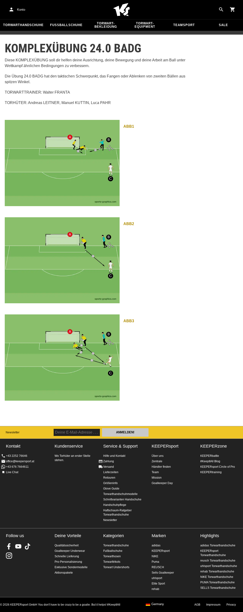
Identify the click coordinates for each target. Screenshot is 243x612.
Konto (21, 9)
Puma (155, 561)
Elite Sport (158, 583)
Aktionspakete (64, 572)
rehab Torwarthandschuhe (217, 571)
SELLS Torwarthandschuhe (218, 587)
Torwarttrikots (111, 561)
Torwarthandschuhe (23, 25)
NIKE (155, 556)
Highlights (209, 535)
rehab (155, 589)
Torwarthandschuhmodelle (120, 494)
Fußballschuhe (66, 25)
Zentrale (157, 461)
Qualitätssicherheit (67, 545)
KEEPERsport (165, 446)
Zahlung (108, 461)
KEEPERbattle (209, 456)
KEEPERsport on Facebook (9, 546)
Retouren (109, 477)
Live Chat (12, 472)
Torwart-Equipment (145, 25)
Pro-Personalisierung (68, 561)
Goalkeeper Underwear (70, 551)
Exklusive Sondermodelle (71, 567)
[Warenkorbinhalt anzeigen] (232, 9)
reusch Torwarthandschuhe (217, 560)
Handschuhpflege (114, 505)
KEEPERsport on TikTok (27, 546)
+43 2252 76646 (16, 456)
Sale (223, 25)
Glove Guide (111, 488)
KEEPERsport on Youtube (18, 546)
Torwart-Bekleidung (105, 25)
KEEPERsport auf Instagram (9, 556)
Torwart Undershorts (116, 567)
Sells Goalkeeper (163, 572)
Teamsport (184, 25)
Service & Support (120, 446)
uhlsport (157, 578)
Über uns (158, 456)
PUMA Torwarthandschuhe (217, 582)
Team (155, 472)
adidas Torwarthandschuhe (217, 545)
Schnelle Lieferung (67, 556)
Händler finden (161, 466)
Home (121, 9)
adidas (156, 545)
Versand (108, 466)
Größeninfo (110, 483)
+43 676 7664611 (17, 466)
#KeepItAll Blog (210, 461)
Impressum (213, 604)
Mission (157, 477)
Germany (157, 604)
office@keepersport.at (20, 461)
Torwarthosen (112, 556)
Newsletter (12, 432)
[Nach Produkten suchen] (221, 9)
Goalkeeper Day (162, 483)
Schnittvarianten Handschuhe (122, 499)
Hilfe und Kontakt (114, 456)
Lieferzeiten (110, 472)
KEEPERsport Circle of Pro (217, 466)
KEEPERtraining (211, 472)
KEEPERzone (213, 446)
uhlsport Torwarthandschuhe (218, 566)
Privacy (231, 604)
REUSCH (158, 567)
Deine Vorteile (68, 535)
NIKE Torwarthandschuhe (216, 577)
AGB (197, 604)
